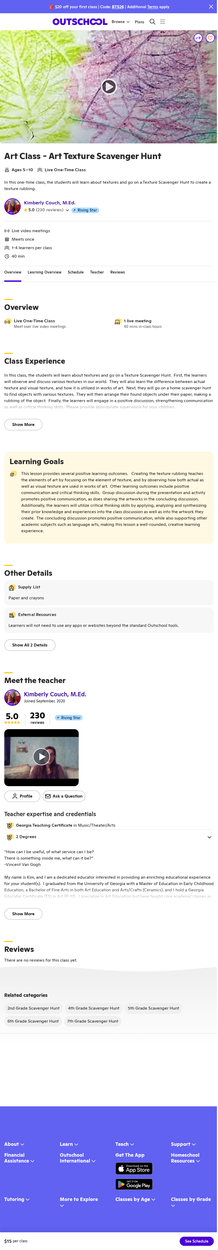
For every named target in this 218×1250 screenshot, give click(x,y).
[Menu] (162, 21)
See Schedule (196, 1241)
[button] (109, 837)
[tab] (12, 272)
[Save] (210, 37)
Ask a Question (68, 796)
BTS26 (118, 6)
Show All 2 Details (30, 645)
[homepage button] (80, 21)
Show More (23, 424)
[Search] (152, 22)
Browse (118, 21)
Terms (152, 6)
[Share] (198, 37)
